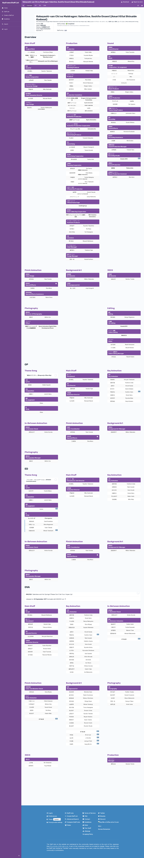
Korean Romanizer (104, 829)
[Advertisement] (83, 790)
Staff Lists (70, 813)
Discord (102, 819)
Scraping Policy (88, 834)
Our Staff (88, 828)
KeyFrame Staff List (10, 3)
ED (40, 5)
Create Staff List (72, 816)
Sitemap (87, 831)
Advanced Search (73, 819)
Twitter (102, 813)
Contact (87, 819)
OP (35, 5)
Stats (86, 825)
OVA (45, 5)
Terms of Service (90, 813)
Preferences (52, 816)
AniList (102, 846)
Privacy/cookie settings (55, 822)
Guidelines (87, 822)
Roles (69, 825)
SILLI (99, 826)
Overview (29, 5)
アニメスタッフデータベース (59, 846)
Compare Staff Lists (73, 822)
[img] (56, 283)
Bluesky (102, 816)
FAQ (86, 816)
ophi (65, 30)
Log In (51, 813)
